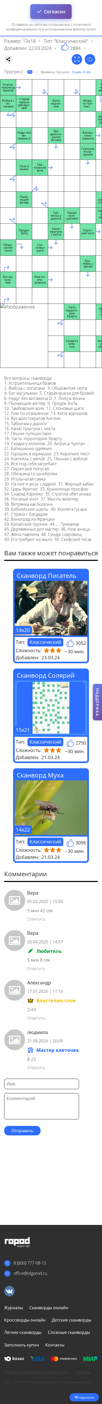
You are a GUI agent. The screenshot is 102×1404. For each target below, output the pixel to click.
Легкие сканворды (23, 1332)
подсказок (84, 1397)
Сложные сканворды (69, 1332)
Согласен (54, 11)
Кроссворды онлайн (25, 1320)
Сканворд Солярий (46, 675)
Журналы (13, 1308)
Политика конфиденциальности (35, 1372)
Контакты (54, 1345)
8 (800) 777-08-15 (30, 1263)
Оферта (82, 1372)
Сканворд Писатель (46, 575)
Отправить (22, 1131)
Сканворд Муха (40, 775)
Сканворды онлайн (48, 1308)
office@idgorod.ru (30, 1273)
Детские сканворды (71, 1320)
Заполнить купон (21, 1345)
